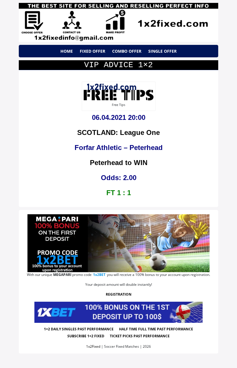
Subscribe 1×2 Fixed (85, 336)
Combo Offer (126, 51)
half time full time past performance (156, 329)
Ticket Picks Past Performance (140, 336)
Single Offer (162, 51)
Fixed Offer (92, 51)
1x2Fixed (93, 346)
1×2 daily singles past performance (79, 329)
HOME (66, 51)
